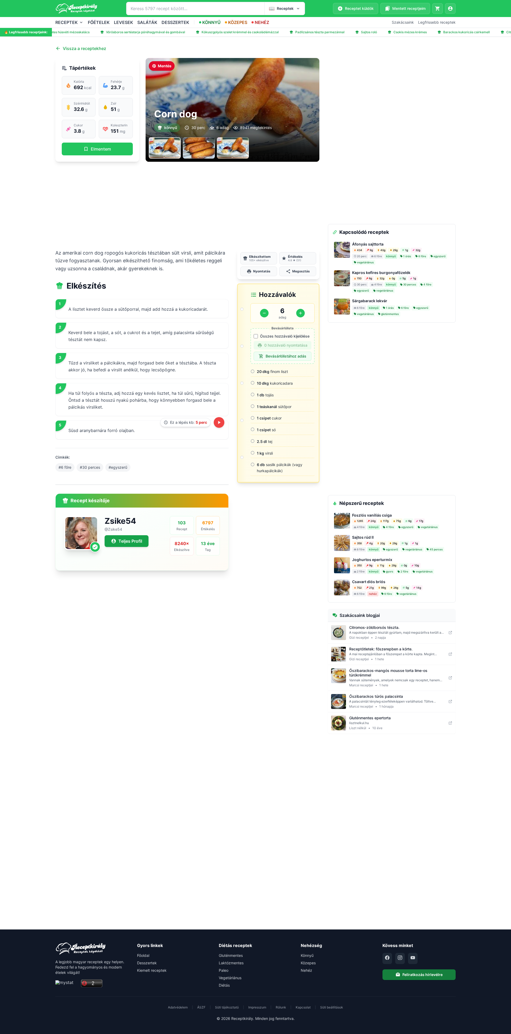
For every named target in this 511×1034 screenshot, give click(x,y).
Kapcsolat (303, 1007)
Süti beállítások (331, 1007)
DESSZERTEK (175, 22)
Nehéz (306, 970)
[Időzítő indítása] (219, 422)
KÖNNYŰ (211, 22)
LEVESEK (123, 22)
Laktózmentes (231, 963)
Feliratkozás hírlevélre (422, 974)
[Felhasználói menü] (450, 8)
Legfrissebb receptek (437, 22)
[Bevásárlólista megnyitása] (437, 8)
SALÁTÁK (147, 22)
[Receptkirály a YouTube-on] (413, 958)
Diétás (224, 985)
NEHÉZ (262, 22)
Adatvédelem (178, 1007)
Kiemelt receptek (152, 970)
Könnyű (307, 955)
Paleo (223, 970)
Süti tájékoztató (227, 1007)
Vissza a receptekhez (84, 48)
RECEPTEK (66, 22)
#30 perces (90, 467)
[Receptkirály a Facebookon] (387, 958)
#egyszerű (118, 467)
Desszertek (147, 963)
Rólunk (281, 1007)
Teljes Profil (130, 541)
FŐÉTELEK (99, 22)
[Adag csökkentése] (264, 313)
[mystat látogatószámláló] (66, 983)
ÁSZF (201, 1007)
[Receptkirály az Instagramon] (400, 958)
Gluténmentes (231, 955)
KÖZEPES (237, 22)
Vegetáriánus (230, 977)
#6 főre (65, 467)
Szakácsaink (403, 22)
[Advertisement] (187, 205)
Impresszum (257, 1007)
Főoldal (143, 955)
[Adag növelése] (300, 313)
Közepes (308, 963)
